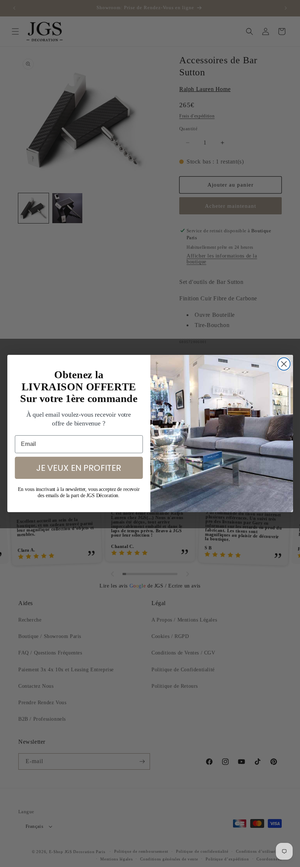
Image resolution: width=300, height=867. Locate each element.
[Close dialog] (283, 364)
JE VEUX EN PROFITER (78, 467)
